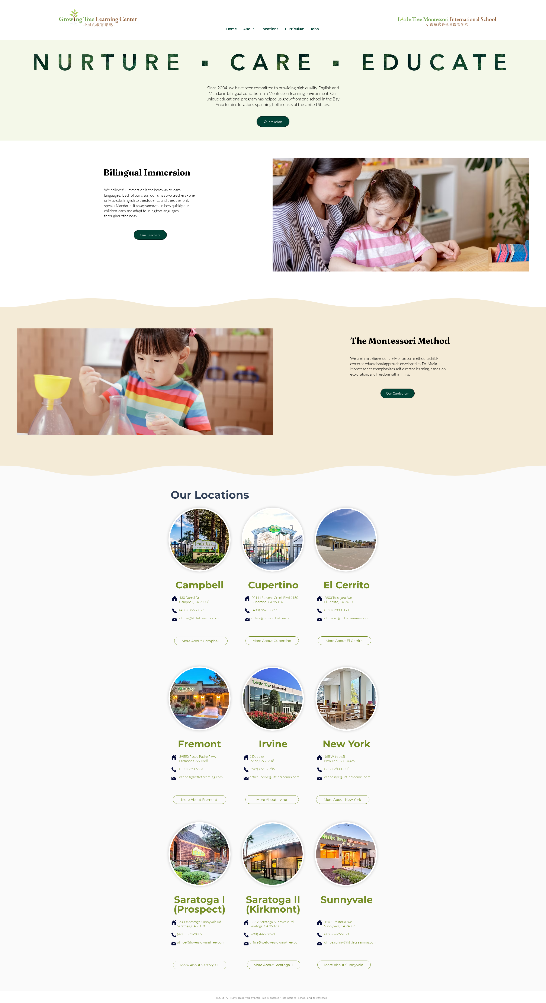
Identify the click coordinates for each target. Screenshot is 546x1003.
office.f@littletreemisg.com (201, 777)
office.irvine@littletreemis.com (274, 777)
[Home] (174, 598)
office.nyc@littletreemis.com (347, 777)
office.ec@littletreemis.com (346, 618)
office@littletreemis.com (199, 618)
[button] (269, 29)
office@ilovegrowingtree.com (200, 942)
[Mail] (174, 619)
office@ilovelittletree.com (272, 618)
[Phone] (174, 611)
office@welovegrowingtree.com (275, 942)
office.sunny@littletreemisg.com (350, 942)
